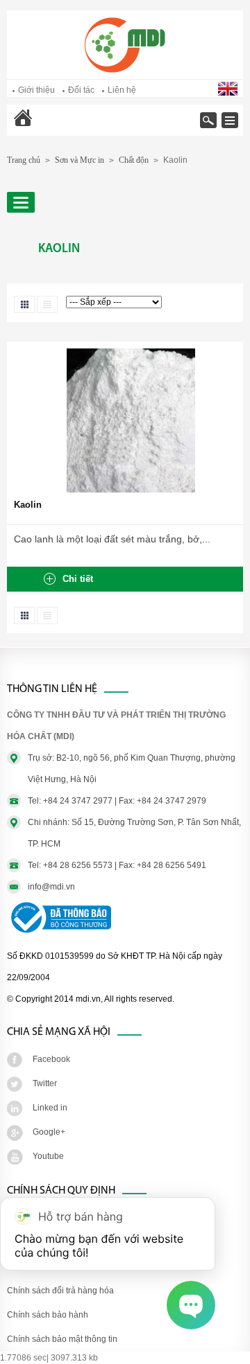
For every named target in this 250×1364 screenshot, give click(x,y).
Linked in (50, 1108)
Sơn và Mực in (79, 160)
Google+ (49, 1132)
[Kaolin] (131, 490)
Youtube (48, 1156)
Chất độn (134, 160)
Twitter (45, 1083)
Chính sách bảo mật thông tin (62, 1339)
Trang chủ (59, 127)
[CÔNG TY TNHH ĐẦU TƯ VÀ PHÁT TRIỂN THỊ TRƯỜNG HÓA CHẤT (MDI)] (125, 70)
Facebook (51, 1059)
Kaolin (28, 504)
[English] (229, 93)
